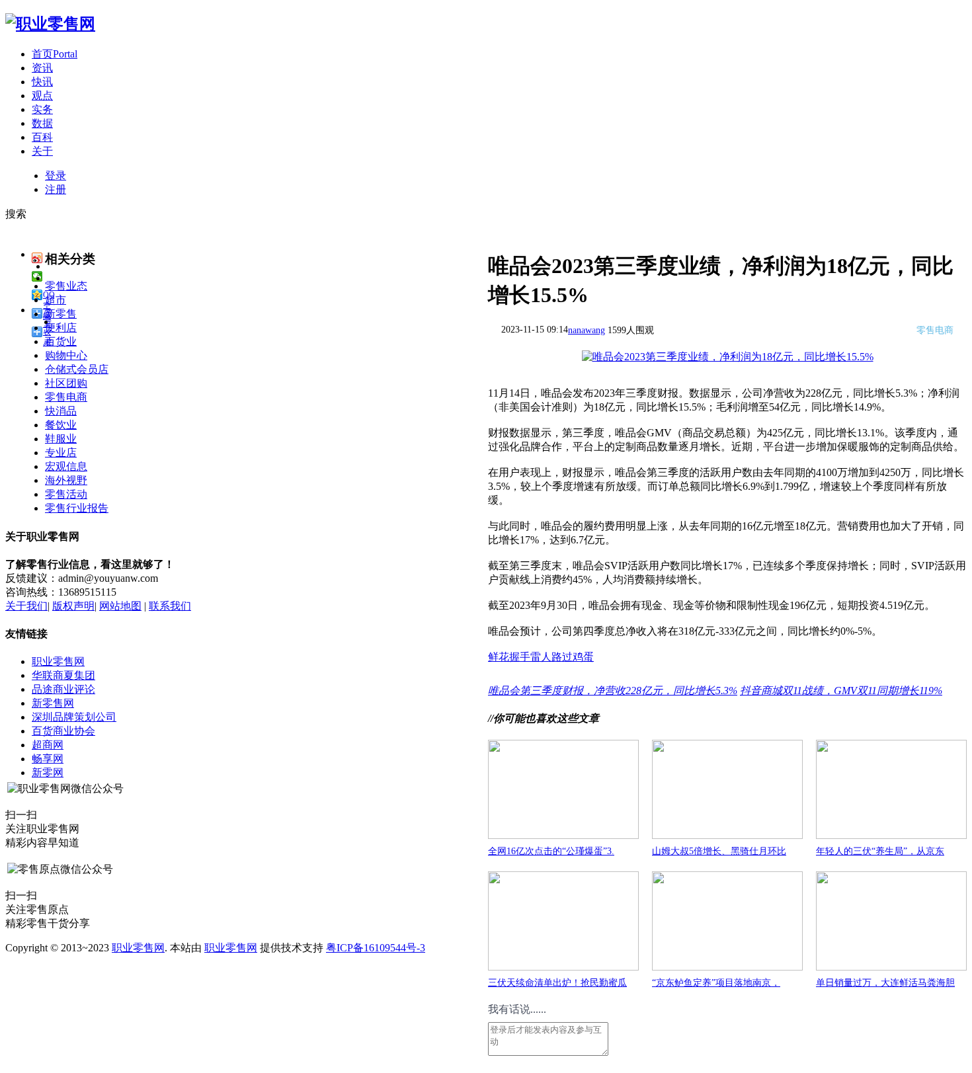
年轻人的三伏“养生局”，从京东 (880, 851)
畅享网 (47, 758)
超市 (55, 299)
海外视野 (66, 480)
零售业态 (66, 286)
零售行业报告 (76, 508)
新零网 (47, 772)
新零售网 (53, 703)
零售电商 (66, 397)
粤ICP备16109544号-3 (375, 947)
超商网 (47, 744)
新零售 (61, 313)
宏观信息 (66, 466)
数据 (42, 123)
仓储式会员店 (76, 369)
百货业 (61, 341)
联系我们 (170, 606)
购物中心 (66, 355)
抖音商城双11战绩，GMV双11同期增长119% (841, 690)
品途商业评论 (63, 689)
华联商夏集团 (63, 675)
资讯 (42, 67)
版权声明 (73, 606)
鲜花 (498, 656)
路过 (562, 656)
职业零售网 (58, 661)
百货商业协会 (63, 730)
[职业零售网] (50, 23)
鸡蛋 (583, 656)
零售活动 (66, 494)
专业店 (61, 452)
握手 (519, 656)
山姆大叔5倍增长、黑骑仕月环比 (719, 851)
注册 (55, 189)
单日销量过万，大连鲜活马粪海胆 (885, 983)
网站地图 (120, 606)
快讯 (42, 81)
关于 (42, 151)
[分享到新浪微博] (37, 258)
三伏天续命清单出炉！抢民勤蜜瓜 (557, 983)
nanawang (586, 330)
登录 (55, 175)
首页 (54, 54)
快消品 (61, 411)
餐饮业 (61, 424)
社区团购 (66, 383)
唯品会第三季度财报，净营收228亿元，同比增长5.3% (612, 690)
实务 (42, 109)
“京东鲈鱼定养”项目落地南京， (716, 983)
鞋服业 (61, 438)
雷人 (540, 656)
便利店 (61, 327)
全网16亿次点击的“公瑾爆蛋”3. (551, 851)
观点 (42, 95)
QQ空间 (49, 295)
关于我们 (26, 606)
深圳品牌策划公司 (74, 717)
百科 (42, 137)
